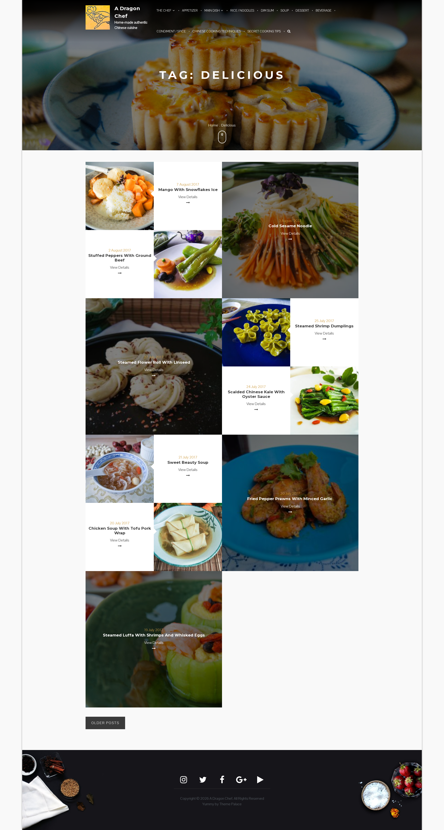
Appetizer (190, 10)
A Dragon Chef (127, 12)
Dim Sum (267, 10)
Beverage (323, 10)
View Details (187, 196)
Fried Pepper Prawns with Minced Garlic (290, 498)
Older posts (105, 722)
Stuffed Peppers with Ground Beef (119, 257)
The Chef (164, 10)
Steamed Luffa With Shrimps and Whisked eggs (154, 635)
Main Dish (212, 10)
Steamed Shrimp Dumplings (324, 326)
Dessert (302, 10)
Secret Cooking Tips (264, 31)
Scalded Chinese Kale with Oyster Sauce (256, 394)
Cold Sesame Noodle (290, 226)
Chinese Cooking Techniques (216, 31)
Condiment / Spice (171, 31)
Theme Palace (230, 804)
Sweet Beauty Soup (187, 462)
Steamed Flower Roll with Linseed (154, 362)
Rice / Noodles (242, 10)
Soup (285, 10)
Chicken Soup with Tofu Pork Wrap (120, 530)
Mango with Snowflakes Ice (188, 189)
